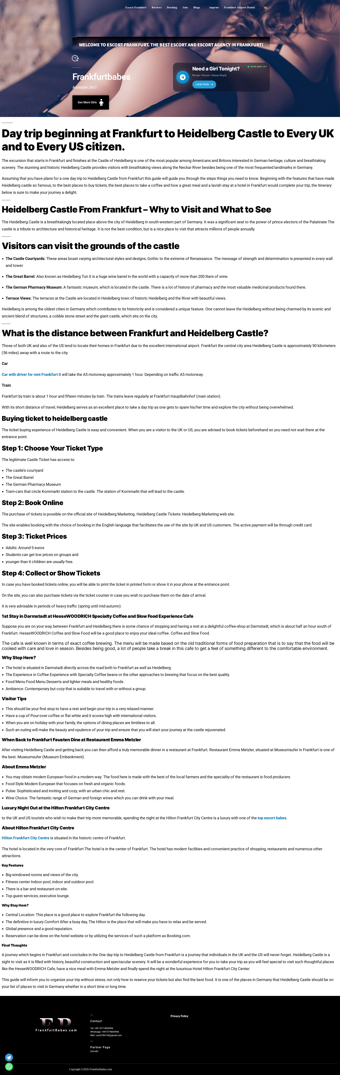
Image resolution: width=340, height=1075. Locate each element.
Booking (172, 7)
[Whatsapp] (9, 1067)
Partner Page (100, 1047)
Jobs (185, 7)
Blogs (196, 7)
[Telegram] (9, 1057)
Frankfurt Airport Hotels (239, 7)
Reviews (157, 7)
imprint (214, 7)
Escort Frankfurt (135, 7)
